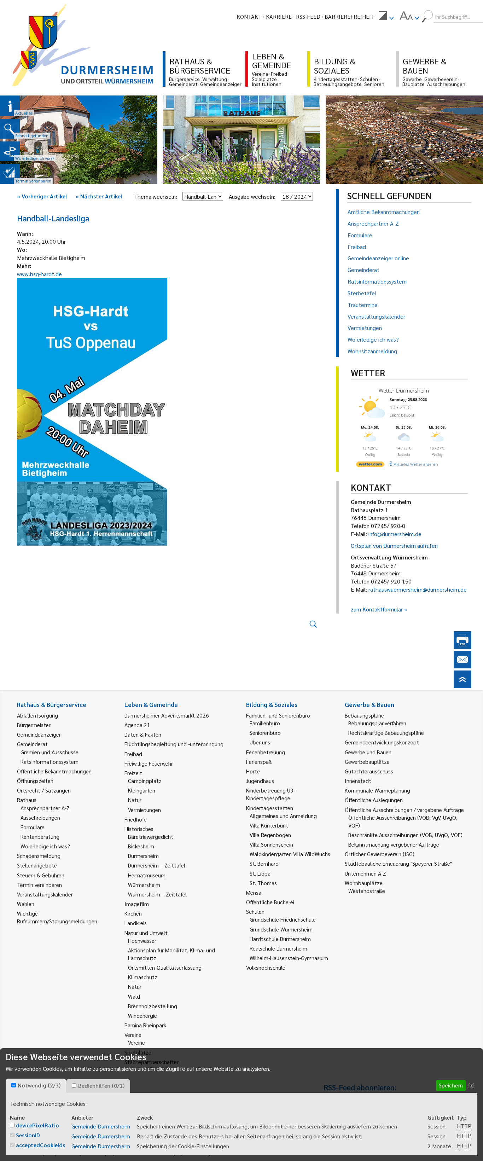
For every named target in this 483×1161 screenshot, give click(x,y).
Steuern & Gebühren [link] (40, 875)
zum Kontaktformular (377, 609)
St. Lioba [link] (260, 873)
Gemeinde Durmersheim (100, 1126)
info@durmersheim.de (394, 534)
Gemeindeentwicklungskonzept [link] (382, 742)
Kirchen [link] (133, 913)
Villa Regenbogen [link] (270, 834)
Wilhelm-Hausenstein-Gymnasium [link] (289, 958)
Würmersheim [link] (144, 884)
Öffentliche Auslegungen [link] (374, 799)
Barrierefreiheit (349, 16)
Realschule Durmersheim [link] (278, 948)
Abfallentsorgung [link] (37, 715)
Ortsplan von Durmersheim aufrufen (394, 545)
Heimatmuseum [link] (146, 875)
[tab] (36, 1086)
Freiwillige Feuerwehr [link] (148, 763)
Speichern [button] (451, 1085)
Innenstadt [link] (358, 780)
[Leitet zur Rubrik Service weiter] (10, 151)
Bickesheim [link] (141, 846)
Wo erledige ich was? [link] (45, 846)
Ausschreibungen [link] (40, 817)
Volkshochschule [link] (265, 967)
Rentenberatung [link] (40, 836)
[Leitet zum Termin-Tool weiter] (10, 174)
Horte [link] (253, 771)
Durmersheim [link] (143, 855)
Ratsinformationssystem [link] (49, 761)
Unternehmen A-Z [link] (365, 873)
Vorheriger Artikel (42, 196)
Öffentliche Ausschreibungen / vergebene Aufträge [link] (404, 809)
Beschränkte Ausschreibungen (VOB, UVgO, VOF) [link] (405, 834)
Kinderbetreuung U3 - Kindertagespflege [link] (271, 794)
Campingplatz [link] (145, 780)
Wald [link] (134, 996)
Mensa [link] (253, 892)
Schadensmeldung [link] (38, 855)
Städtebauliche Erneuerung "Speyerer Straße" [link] (398, 863)
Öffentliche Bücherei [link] (270, 902)
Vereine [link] (136, 1042)
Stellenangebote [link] (37, 865)
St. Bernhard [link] (264, 863)
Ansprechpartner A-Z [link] (45, 808)
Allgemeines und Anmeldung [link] (283, 815)
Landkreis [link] (135, 923)
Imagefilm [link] (136, 903)
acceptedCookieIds (40, 1145)
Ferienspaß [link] (259, 761)
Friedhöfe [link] (135, 819)
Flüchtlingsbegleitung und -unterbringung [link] (173, 744)
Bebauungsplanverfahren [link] (377, 723)
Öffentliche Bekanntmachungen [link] (54, 771)
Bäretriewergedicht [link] (150, 836)
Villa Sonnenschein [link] (271, 844)
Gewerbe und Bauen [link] (368, 752)
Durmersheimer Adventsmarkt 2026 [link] (166, 715)
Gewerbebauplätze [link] (367, 761)
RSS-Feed (308, 16)
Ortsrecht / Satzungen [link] (44, 790)
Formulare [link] (33, 827)
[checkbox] (13, 1085)
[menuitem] (386, 16)
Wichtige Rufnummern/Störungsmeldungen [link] (57, 917)
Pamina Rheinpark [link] (145, 1025)
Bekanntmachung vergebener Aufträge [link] (393, 844)
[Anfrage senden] (462, 666)
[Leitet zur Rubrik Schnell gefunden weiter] (10, 129)
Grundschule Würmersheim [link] (281, 929)
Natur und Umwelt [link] (146, 932)
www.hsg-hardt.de (39, 274)
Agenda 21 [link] (137, 724)
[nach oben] (462, 686)
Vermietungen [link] (144, 809)
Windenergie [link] (142, 1015)
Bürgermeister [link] (34, 724)
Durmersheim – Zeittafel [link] (156, 865)
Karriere (279, 16)
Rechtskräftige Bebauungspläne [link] (386, 732)
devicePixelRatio (37, 1125)
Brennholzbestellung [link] (152, 1006)
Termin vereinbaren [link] (39, 884)
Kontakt (249, 16)
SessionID (28, 1135)
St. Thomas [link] (263, 883)
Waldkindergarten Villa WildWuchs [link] (290, 854)
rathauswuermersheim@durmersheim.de (417, 589)
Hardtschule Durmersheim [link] (280, 938)
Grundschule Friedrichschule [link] (283, 919)
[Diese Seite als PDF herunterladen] (462, 646)
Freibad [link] (133, 753)
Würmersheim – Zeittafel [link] (157, 894)
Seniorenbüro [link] (265, 732)
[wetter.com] (370, 465)
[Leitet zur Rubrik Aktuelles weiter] (10, 106)
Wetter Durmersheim (404, 390)
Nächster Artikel (99, 196)
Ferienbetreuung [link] (265, 752)
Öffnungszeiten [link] (35, 780)
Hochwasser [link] (142, 940)
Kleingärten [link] (141, 790)
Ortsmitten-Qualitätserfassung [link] (165, 967)
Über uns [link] (260, 742)
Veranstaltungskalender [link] (45, 894)
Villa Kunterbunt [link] (269, 825)
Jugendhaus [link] (260, 780)
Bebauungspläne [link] (364, 715)
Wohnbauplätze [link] (364, 883)
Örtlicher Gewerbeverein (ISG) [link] (379, 854)
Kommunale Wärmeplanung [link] (377, 790)
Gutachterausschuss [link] (369, 771)
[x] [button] (472, 1085)
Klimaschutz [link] (142, 977)
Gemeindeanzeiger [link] (39, 734)
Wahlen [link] (25, 903)
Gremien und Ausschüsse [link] (49, 752)
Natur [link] (134, 799)
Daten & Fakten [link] (142, 734)
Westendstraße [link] (366, 890)
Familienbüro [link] (265, 723)
